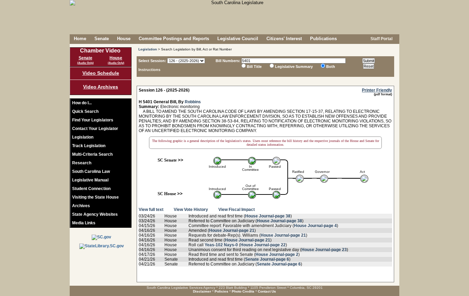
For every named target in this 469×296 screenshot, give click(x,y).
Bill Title (254, 66)
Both (330, 66)
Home (80, 38)
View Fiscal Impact (236, 209)
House (123, 38)
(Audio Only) (85, 62)
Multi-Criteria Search (92, 154)
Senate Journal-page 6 (267, 259)
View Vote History (191, 209)
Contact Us (267, 291)
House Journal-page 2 (276, 254)
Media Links (83, 223)
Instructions (149, 70)
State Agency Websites (95, 214)
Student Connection (91, 188)
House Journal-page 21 (231, 230)
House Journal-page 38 (267, 216)
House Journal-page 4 (315, 225)
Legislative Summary (294, 66)
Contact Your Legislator (95, 128)
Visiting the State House (95, 197)
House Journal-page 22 (263, 244)
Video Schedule (100, 73)
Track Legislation (88, 145)
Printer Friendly (377, 90)
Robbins (193, 101)
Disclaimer (202, 291)
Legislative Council (237, 38)
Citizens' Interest (284, 38)
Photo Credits (243, 291)
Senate (101, 38)
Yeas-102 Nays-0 (221, 244)
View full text (151, 209)
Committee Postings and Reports (174, 38)
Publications (323, 38)
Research (81, 163)
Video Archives (100, 87)
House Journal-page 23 (324, 249)
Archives (81, 205)
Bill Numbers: (228, 61)
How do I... (82, 102)
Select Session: (152, 61)
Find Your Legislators (92, 120)
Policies (221, 291)
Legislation (82, 137)
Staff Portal (380, 38)
